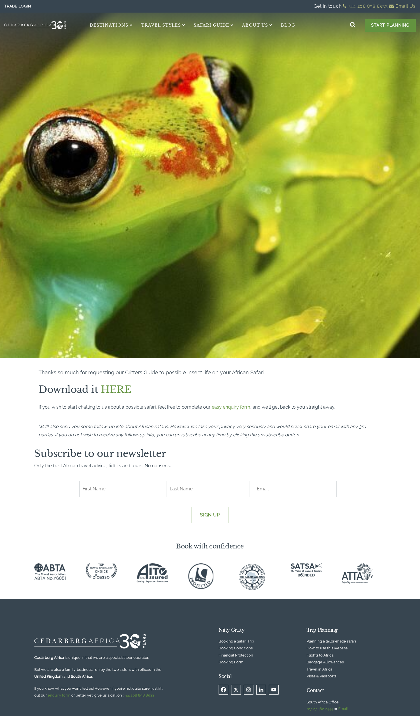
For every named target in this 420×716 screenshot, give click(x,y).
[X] (236, 690)
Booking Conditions (236, 648)
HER (112, 389)
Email (343, 709)
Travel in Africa (319, 669)
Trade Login (17, 6)
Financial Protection (236, 655)
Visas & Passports (321, 676)
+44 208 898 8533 (367, 6)
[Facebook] (223, 690)
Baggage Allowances (325, 662)
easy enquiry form (231, 407)
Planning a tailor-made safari (331, 641)
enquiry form (59, 695)
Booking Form (231, 662)
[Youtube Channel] (274, 690)
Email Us (405, 6)
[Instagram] (248, 690)
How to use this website (327, 648)
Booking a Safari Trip (236, 641)
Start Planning (390, 25)
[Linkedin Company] (261, 690)
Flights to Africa (320, 655)
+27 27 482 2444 (320, 709)
